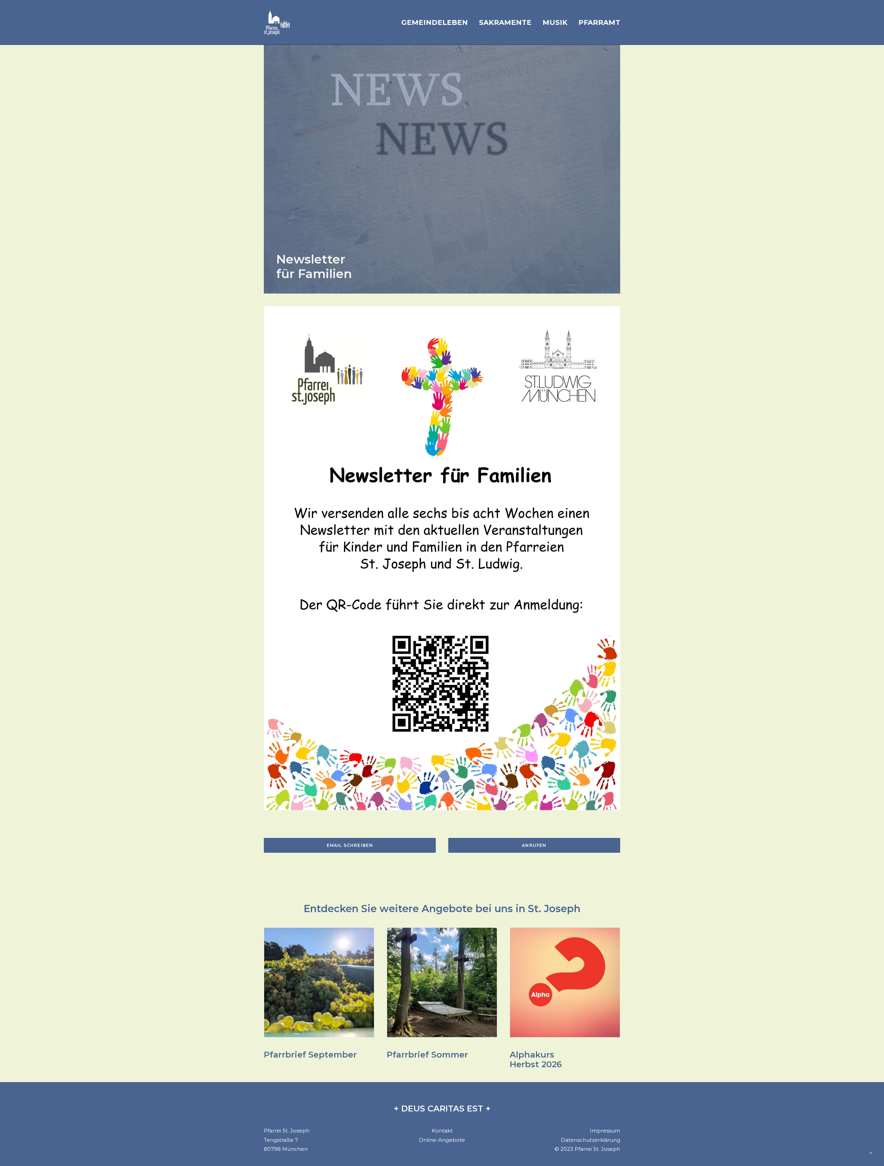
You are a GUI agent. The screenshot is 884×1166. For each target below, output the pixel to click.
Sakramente (505, 22)
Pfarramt (599, 22)
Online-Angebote (442, 1140)
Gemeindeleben (434, 22)
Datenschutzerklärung (590, 1140)
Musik (554, 22)
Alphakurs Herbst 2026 (536, 1060)
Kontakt (442, 1130)
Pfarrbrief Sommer (427, 1055)
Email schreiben (350, 845)
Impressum (605, 1130)
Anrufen (534, 845)
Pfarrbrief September (310, 1055)
